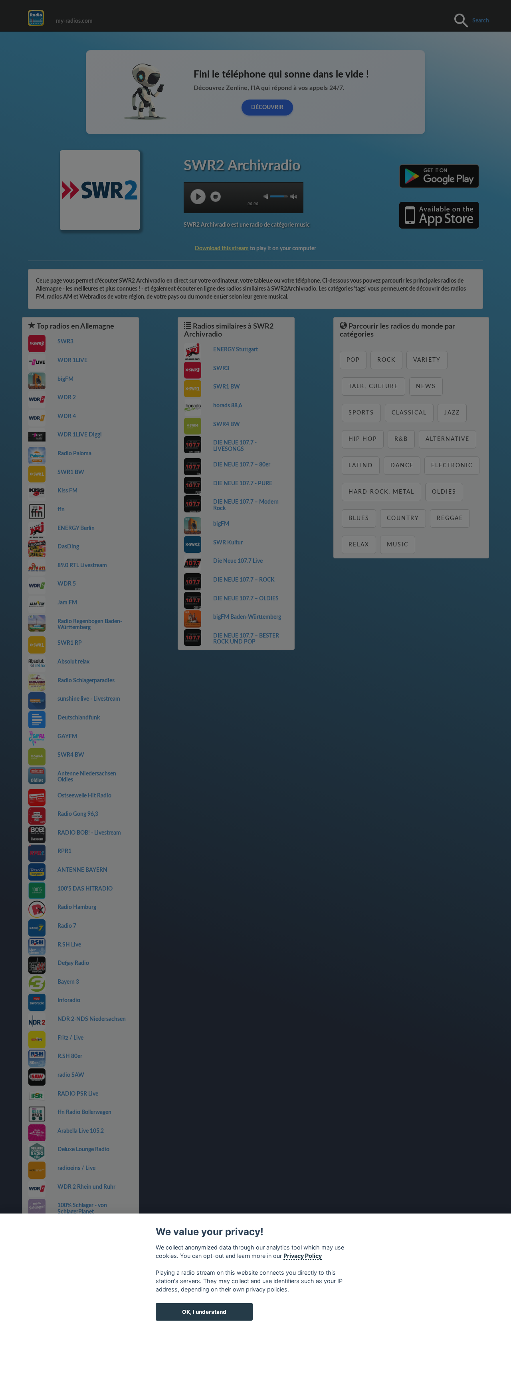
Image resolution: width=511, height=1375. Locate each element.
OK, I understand (204, 1312)
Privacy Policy (302, 1255)
